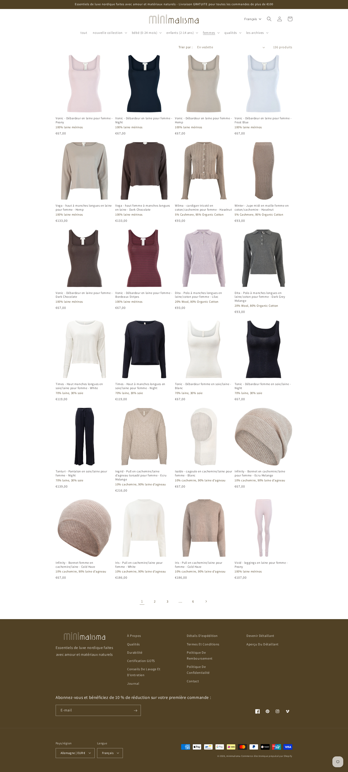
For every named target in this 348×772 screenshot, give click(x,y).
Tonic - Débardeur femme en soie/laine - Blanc (203, 386)
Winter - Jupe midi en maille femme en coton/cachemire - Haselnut (262, 208)
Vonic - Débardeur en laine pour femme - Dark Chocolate (84, 295)
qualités (133, 644)
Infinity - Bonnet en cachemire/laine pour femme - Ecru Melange (260, 473)
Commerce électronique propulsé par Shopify (266, 755)
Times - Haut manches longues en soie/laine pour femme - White (79, 386)
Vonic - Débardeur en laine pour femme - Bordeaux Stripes (143, 295)
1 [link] (142, 601)
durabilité (135, 652)
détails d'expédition (202, 636)
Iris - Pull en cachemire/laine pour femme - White (139, 565)
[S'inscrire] (135, 710)
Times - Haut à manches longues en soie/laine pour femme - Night (140, 386)
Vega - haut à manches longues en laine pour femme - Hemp (84, 208)
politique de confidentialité (198, 670)
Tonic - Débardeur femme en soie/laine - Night (263, 386)
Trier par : (185, 47)
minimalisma (233, 755)
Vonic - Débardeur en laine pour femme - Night (143, 120)
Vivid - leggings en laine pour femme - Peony (261, 565)
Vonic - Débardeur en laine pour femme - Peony (84, 120)
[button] (109, 33)
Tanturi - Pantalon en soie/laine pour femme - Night (81, 473)
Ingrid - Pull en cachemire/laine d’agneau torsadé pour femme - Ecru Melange (140, 475)
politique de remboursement (200, 655)
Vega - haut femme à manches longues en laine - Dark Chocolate (142, 208)
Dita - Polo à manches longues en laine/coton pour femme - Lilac (198, 295)
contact (193, 681)
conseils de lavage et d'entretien (144, 672)
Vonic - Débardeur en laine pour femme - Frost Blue (263, 120)
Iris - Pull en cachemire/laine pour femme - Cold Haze (198, 565)
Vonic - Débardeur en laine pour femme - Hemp (203, 120)
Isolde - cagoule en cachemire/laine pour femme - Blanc (203, 473)
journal (133, 683)
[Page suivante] (206, 601)
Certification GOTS (141, 660)
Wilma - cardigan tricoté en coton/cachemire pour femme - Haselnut (203, 208)
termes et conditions (203, 644)
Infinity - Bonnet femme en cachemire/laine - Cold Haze (75, 565)
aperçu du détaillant (262, 644)
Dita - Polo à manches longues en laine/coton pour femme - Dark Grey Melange (260, 297)
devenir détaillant (260, 636)
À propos (134, 636)
